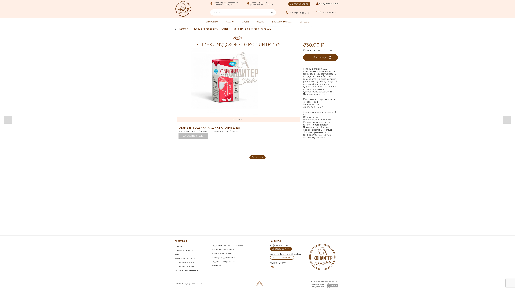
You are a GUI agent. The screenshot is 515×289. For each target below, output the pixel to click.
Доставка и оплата (282, 22)
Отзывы (260, 22)
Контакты (304, 22)
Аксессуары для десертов (224, 257)
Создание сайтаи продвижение (317, 286)
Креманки (216, 266)
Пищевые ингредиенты (185, 266)
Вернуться (257, 157)
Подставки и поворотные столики (227, 245)
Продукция (181, 241)
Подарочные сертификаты (224, 262)
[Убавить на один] (319, 50)
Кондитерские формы (222, 253)
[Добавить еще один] (330, 50)
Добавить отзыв (193, 135)
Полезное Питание (184, 250)
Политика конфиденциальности (324, 281)
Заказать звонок (299, 4)
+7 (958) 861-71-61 (300, 12)
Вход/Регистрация (329, 4)
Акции (245, 22)
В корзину (320, 57)
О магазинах (212, 22)
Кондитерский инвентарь (186, 270)
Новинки (179, 246)
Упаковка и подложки (185, 258)
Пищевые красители (184, 262)
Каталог (230, 22)
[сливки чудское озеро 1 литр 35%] (224, 81)
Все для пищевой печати (223, 249)
